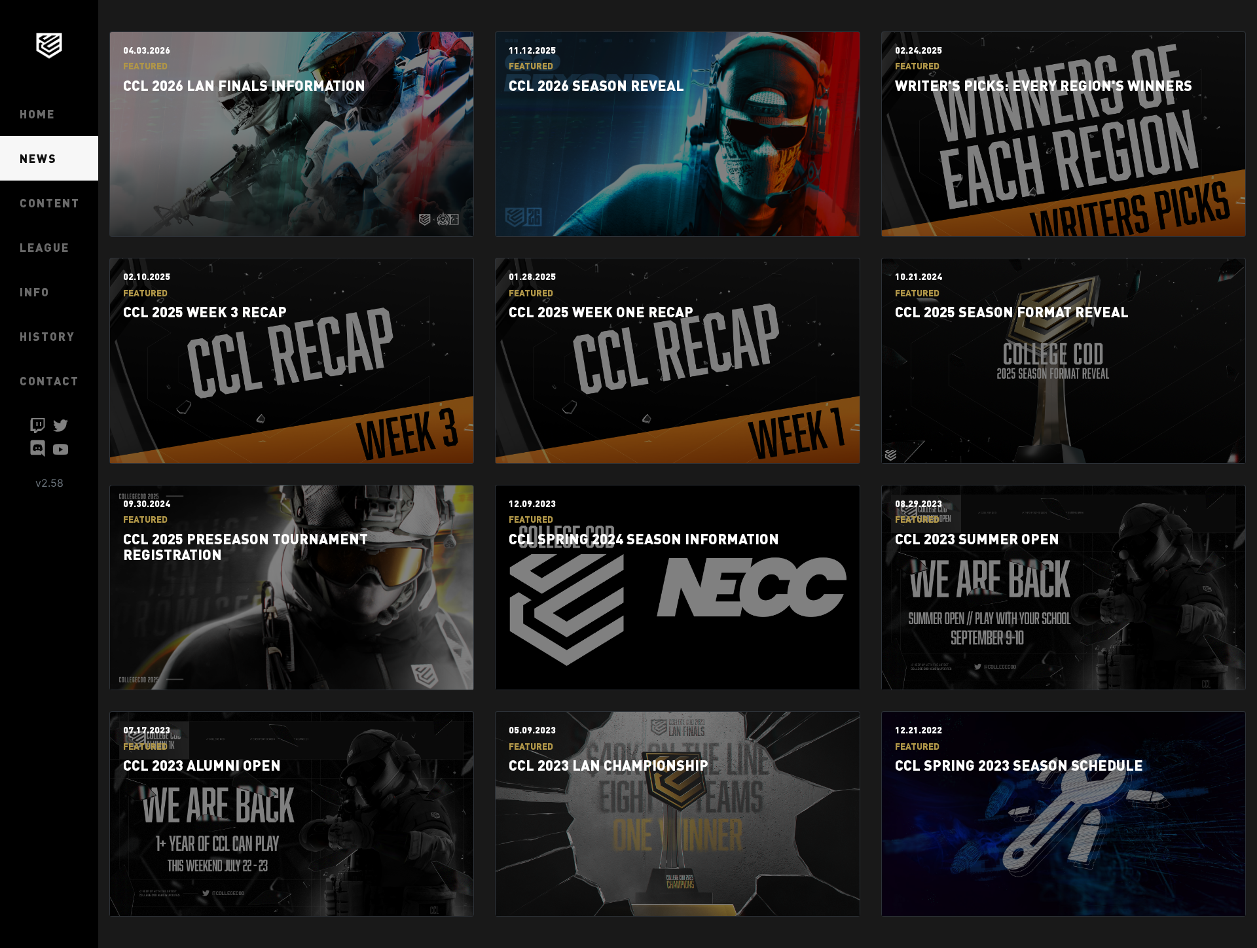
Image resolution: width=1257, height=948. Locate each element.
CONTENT (50, 202)
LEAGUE (44, 247)
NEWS (38, 158)
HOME (37, 113)
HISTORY (47, 336)
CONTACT (49, 380)
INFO (35, 291)
